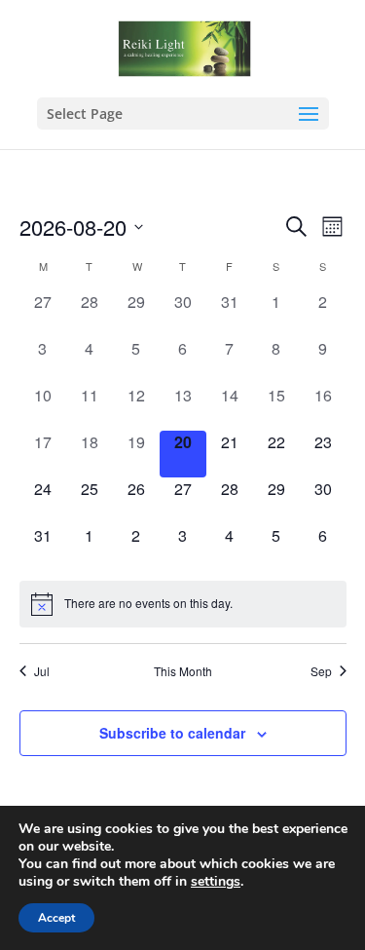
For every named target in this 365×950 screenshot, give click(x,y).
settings (215, 882)
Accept (56, 918)
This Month (183, 671)
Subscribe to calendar (172, 732)
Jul (42, 671)
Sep (321, 671)
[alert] (183, 604)
